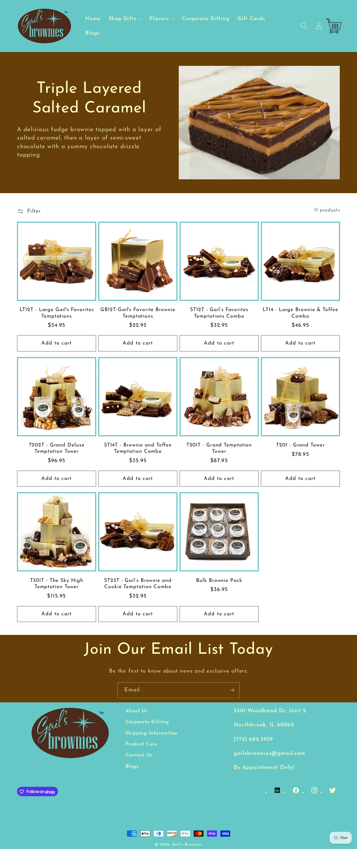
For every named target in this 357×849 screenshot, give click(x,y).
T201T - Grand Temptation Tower (219, 448)
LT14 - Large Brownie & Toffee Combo (300, 313)
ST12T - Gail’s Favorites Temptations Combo (219, 313)
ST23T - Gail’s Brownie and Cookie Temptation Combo (137, 584)
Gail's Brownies (187, 845)
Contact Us (139, 755)
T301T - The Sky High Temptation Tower (56, 584)
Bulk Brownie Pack (219, 580)
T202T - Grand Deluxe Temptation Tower (57, 448)
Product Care (141, 744)
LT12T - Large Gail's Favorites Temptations (57, 313)
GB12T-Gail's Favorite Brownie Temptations (137, 313)
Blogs (132, 766)
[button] (125, 19)
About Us (136, 711)
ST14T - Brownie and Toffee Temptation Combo (138, 448)
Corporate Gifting (147, 722)
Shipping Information (151, 733)
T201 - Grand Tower (300, 445)
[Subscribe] (231, 690)
